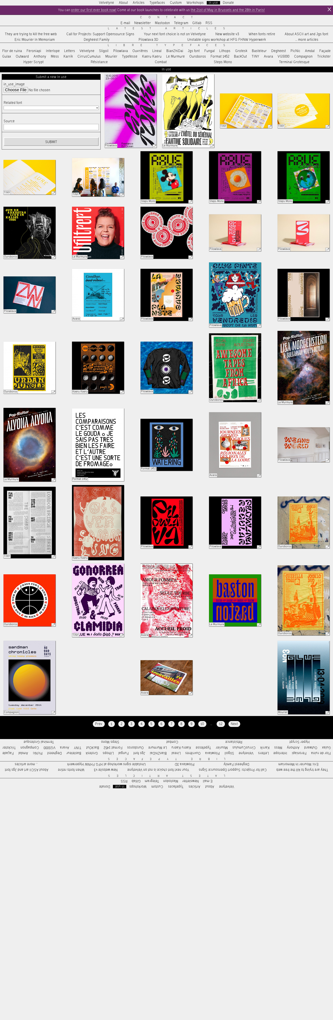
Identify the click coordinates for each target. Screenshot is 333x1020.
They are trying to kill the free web (31, 34)
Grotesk (241, 51)
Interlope (53, 51)
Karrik (68, 56)
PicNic (295, 51)
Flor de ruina (12, 51)
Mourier (111, 56)
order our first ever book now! (93, 10)
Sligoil (104, 51)
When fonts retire (262, 34)
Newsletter (142, 23)
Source (9, 121)
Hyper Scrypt (33, 62)
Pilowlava (120, 51)
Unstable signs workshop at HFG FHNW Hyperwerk (226, 39)
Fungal (209, 51)
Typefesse (130, 56)
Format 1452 (220, 56)
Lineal (157, 51)
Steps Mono (223, 62)
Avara (268, 56)
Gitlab (197, 23)
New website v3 (227, 34)
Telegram (181, 23)
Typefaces (157, 3)
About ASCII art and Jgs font (306, 34)
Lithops (224, 51)
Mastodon (162, 23)
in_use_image (14, 84)
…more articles (306, 39)
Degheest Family (97, 39)
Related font (13, 103)
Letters (69, 51)
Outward (22, 56)
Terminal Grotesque (294, 62)
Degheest (278, 51)
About (123, 3)
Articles (139, 3)
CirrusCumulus (89, 56)
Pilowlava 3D (148, 39)
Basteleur (259, 51)
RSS (209, 23)
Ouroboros (197, 56)
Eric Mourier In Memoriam (35, 39)
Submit (51, 142)
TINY (255, 56)
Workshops (195, 3)
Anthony (40, 56)
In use (213, 3)
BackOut (240, 56)
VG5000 (283, 56)
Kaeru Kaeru (152, 56)
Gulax (6, 56)
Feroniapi (34, 51)
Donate (228, 3)
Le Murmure (175, 56)
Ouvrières (140, 51)
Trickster (324, 56)
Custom (176, 3)
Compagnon (303, 56)
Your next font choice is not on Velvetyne (175, 34)
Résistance (99, 62)
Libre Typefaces (170, 45)
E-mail (125, 23)
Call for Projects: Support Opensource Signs (100, 34)
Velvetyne (106, 3)
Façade (325, 51)
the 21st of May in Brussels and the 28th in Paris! (228, 10)
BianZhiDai (174, 51)
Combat (161, 62)
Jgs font (194, 51)
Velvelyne (87, 51)
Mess (55, 56)
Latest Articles (170, 28)
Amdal (310, 51)
